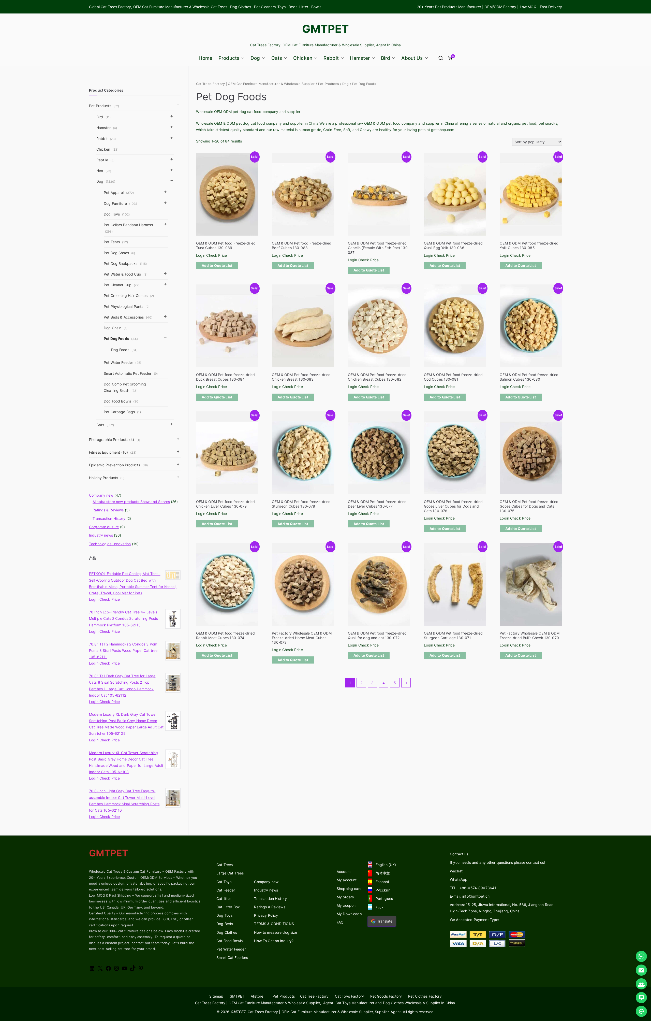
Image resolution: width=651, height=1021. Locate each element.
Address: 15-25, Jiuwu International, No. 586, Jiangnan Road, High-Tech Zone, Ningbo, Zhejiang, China (502, 907)
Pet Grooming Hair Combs (129, 295)
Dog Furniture (120, 203)
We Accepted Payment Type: (474, 919)
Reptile (105, 160)
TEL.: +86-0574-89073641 (473, 888)
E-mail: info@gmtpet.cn (470, 896)
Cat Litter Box (228, 907)
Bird (385, 58)
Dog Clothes (226, 932)
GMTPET (325, 28)
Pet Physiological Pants (127, 306)
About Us (412, 58)
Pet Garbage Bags (122, 412)
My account (347, 880)
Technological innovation (110, 544)
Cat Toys (223, 882)
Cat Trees (224, 864)
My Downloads (349, 914)
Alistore (257, 996)
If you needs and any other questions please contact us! (497, 862)
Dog (255, 58)
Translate (384, 921)
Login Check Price (211, 255)
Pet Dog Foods (121, 338)
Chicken (302, 58)
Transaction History (109, 518)
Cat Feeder (225, 890)
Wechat (456, 871)
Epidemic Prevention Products (118, 465)
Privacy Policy (266, 915)
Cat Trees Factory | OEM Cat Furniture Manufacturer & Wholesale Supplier (255, 84)
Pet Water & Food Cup (125, 274)
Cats (276, 58)
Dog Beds (224, 924)
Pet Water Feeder (122, 362)
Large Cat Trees (230, 873)
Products (228, 58)
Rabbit (331, 58)
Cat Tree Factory (314, 996)
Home (205, 58)
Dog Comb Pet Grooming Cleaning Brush (125, 387)
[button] (241, 58)
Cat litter (223, 898)
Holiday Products (106, 478)
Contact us (459, 854)
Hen (103, 170)
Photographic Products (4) (114, 439)
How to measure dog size (275, 932)
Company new (101, 495)
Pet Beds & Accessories (128, 317)
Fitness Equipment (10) (112, 452)
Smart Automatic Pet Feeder (131, 373)
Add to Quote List (217, 265)
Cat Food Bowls (229, 941)
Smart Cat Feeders (232, 957)
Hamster (360, 58)
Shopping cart (349, 888)
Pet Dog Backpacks (125, 263)
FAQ (340, 922)
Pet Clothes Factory (425, 996)
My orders (345, 897)
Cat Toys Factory (349, 996)
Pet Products (328, 84)
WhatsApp (458, 879)
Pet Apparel (119, 192)
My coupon (346, 905)
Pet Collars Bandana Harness (128, 228)
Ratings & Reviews (108, 510)
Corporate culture (104, 527)
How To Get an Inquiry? (273, 941)
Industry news (101, 535)
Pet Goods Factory (386, 996)
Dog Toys (117, 214)
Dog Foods (124, 350)
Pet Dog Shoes (119, 253)
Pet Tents (116, 242)
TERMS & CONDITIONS (274, 924)
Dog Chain (115, 328)
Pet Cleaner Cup (122, 285)
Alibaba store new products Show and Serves (131, 501)
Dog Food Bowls (122, 401)
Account (344, 871)
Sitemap (216, 996)
